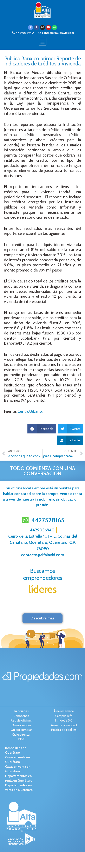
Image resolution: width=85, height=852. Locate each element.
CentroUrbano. (30, 411)
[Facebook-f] (36, 27)
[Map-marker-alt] (30, 27)
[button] (42, 42)
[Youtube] (48, 27)
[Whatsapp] (54, 27)
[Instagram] (42, 27)
